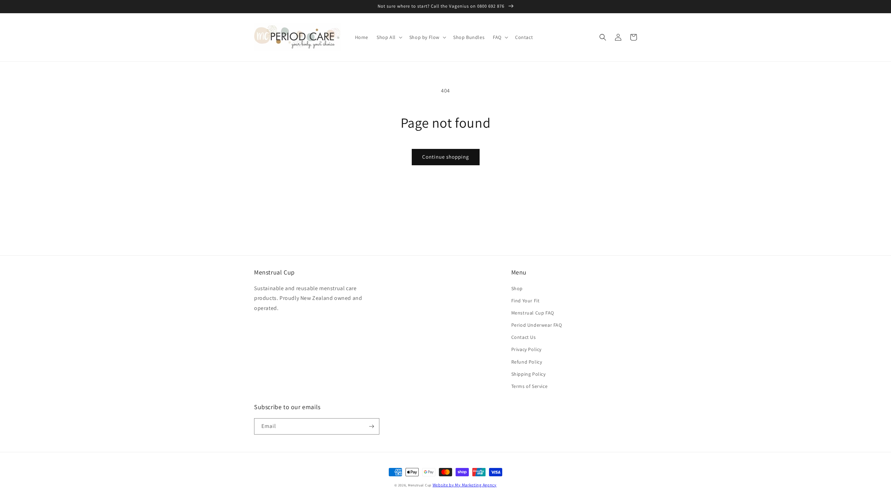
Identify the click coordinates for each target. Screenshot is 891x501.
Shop (517, 288)
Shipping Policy (528, 374)
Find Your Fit (525, 300)
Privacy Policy (526, 349)
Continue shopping (445, 156)
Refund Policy (526, 362)
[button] (388, 37)
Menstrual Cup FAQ (532, 313)
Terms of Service (529, 386)
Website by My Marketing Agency (465, 484)
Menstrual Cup (420, 485)
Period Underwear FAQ (536, 325)
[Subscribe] (371, 426)
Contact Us (523, 337)
